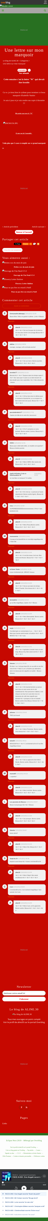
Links (4, 1123)
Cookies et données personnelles (22, 1156)
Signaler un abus (10, 1153)
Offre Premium (7, 1156)
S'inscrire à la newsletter (12, 250)
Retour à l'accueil (24, 232)
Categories (24, 61)
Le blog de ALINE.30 (10, 61)
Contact (38, 1150)
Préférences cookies (39, 1156)
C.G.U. (19, 1153)
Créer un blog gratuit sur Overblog (15, 1150)
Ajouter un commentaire (21, 306)
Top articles (30, 1150)
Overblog (38, 1140)
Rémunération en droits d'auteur (32, 1153)
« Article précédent (10, 227)
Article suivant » (39, 227)
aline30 (20, 1022)
